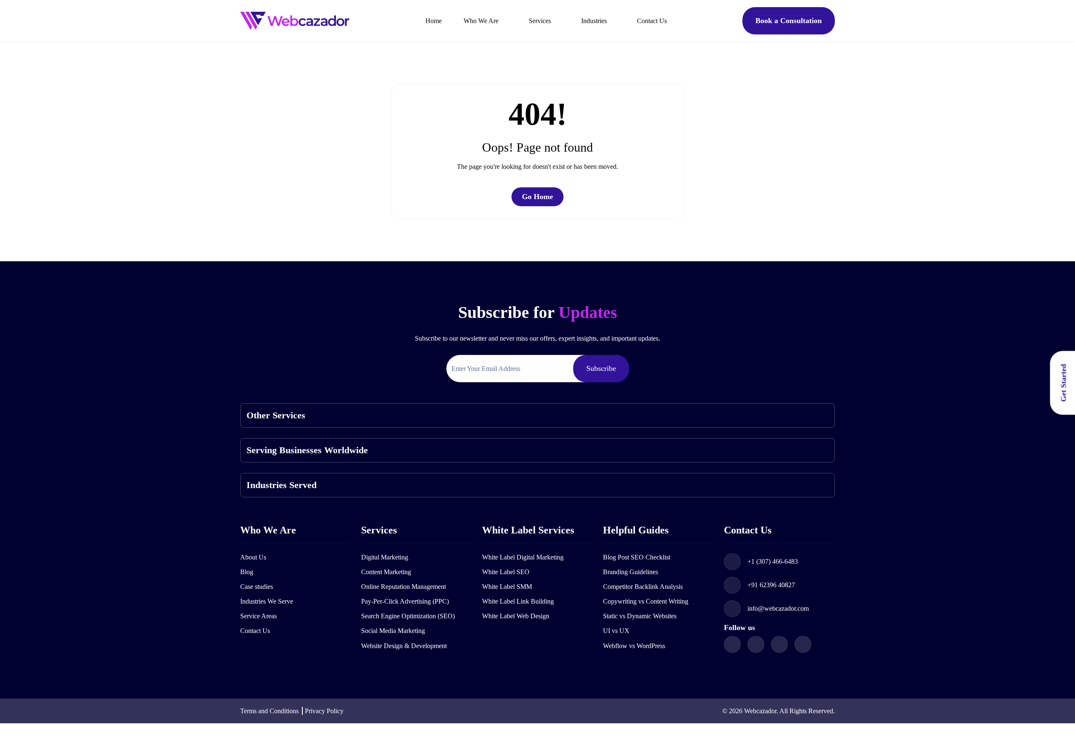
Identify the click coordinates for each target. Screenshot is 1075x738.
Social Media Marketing (393, 630)
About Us (253, 557)
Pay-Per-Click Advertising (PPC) (405, 601)
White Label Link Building (518, 601)
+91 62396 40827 (771, 584)
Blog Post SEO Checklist (636, 557)
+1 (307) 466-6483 (772, 561)
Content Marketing (386, 571)
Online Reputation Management (403, 586)
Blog (246, 571)
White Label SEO (506, 571)
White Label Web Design (515, 616)
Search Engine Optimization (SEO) (408, 616)
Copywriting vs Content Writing (645, 601)
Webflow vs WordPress (634, 645)
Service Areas (258, 616)
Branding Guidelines (630, 571)
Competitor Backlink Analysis (643, 586)
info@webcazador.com (778, 608)
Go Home (537, 196)
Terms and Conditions (269, 710)
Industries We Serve (266, 601)
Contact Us (255, 630)
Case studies (256, 586)
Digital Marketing (384, 557)
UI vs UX (616, 630)
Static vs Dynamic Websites (639, 616)
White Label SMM (507, 586)
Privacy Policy (324, 710)
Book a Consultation (788, 20)
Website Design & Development (404, 645)
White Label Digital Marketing (523, 557)
